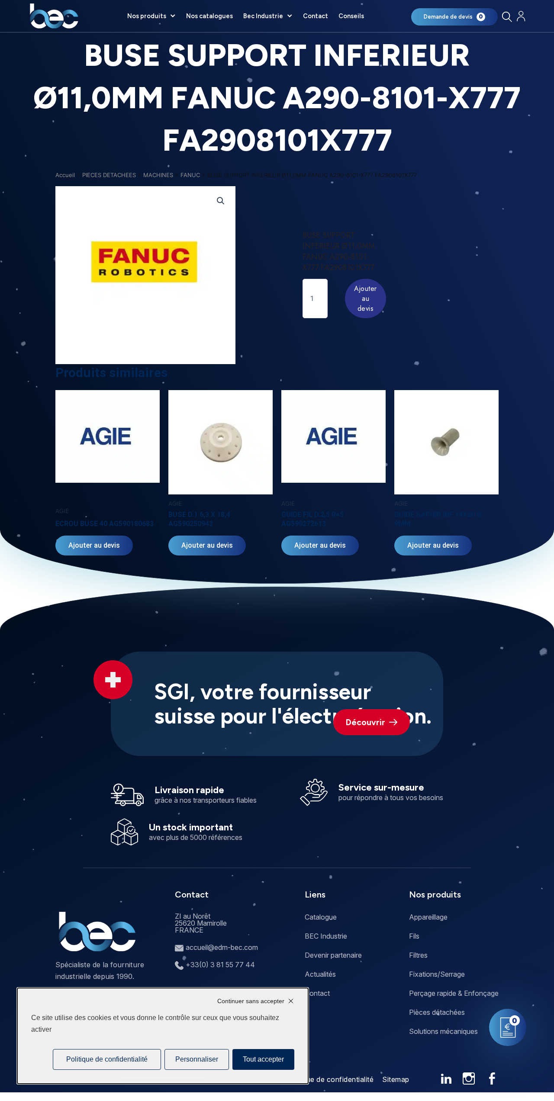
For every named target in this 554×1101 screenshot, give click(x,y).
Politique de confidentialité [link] (107, 1059)
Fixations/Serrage (437, 974)
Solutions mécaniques (443, 1031)
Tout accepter (263, 1059)
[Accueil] (54, 16)
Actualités (320, 974)
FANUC (190, 174)
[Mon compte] (520, 16)
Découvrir (365, 722)
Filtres (418, 955)
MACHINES (158, 174)
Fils (414, 936)
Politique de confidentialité (330, 1079)
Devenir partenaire (333, 955)
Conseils (351, 16)
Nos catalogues (209, 16)
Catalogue (321, 917)
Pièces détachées (437, 1012)
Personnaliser (196, 1059)
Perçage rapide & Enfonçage (454, 993)
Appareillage (428, 917)
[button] (221, 201)
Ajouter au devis (365, 298)
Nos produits (146, 16)
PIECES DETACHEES (109, 174)
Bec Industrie (263, 16)
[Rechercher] (506, 16)
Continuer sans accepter (250, 1001)
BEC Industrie (326, 936)
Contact (315, 16)
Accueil (65, 174)
